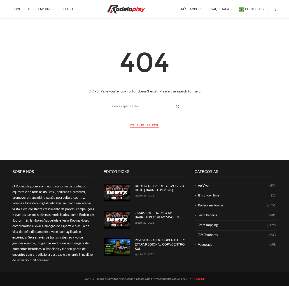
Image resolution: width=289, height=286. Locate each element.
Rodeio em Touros (237, 205)
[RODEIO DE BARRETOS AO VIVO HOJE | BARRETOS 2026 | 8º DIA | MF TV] (117, 193)
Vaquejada (220, 9)
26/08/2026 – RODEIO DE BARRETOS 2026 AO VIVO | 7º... (158, 215)
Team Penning (237, 215)
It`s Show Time (40, 9)
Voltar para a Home (144, 125)
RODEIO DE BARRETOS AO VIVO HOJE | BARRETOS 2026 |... (159, 188)
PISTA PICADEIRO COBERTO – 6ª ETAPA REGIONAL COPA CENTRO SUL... (160, 244)
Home (16, 9)
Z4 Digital (198, 279)
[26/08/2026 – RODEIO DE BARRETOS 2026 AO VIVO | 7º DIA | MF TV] (117, 220)
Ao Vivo (237, 185)
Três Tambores (192, 9)
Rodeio (67, 9)
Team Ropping (237, 225)
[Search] (274, 9)
